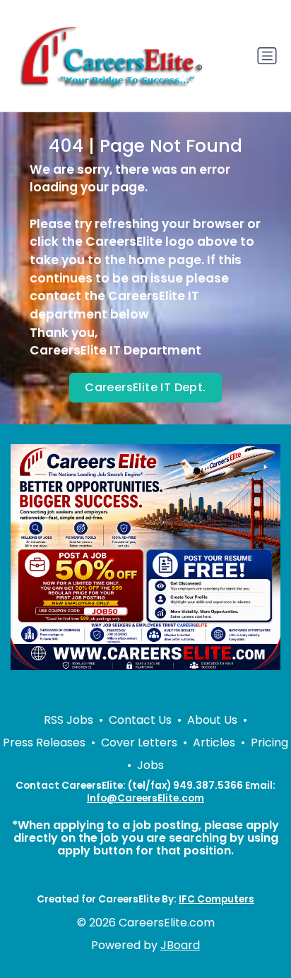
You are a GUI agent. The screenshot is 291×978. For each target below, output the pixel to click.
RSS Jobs (68, 720)
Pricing (269, 742)
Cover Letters (139, 742)
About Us (212, 720)
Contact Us (140, 720)
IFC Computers (216, 899)
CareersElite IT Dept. (145, 387)
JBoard (180, 945)
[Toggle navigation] (267, 55)
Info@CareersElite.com (145, 798)
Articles (214, 742)
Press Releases (44, 742)
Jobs (150, 765)
